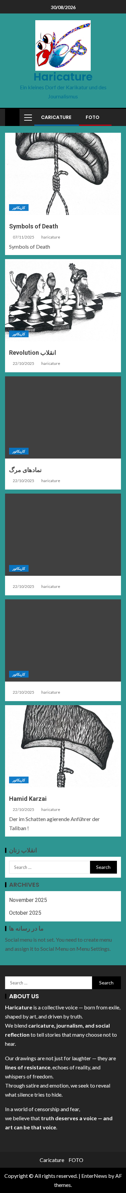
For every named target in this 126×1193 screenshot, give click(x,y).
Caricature (56, 117)
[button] (27, 117)
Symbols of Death (33, 226)
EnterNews (94, 1175)
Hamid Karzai (28, 798)
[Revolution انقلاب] (63, 300)
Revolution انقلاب (32, 352)
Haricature (63, 76)
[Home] (12, 117)
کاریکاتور (18, 208)
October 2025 (25, 913)
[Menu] (27, 117)
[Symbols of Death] (63, 174)
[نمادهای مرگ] (63, 417)
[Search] (115, 117)
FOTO (92, 117)
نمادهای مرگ (25, 469)
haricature (50, 237)
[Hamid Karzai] (63, 746)
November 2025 (28, 900)
